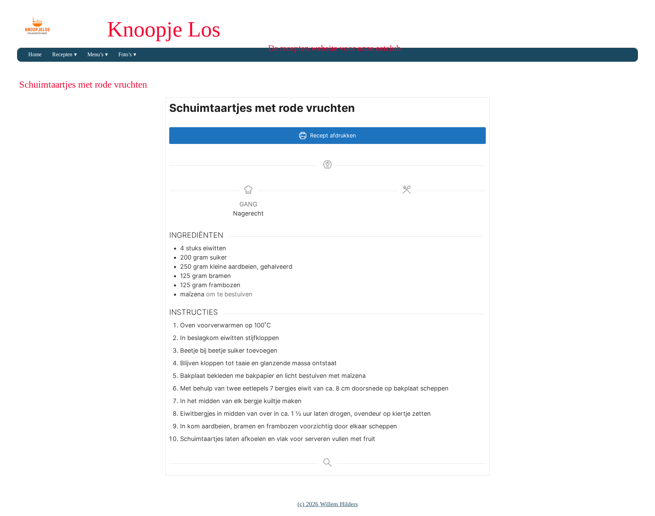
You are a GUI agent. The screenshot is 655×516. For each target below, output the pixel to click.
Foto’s (125, 54)
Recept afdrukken (332, 135)
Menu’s (95, 54)
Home (35, 54)
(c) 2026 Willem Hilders (327, 504)
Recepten (62, 54)
